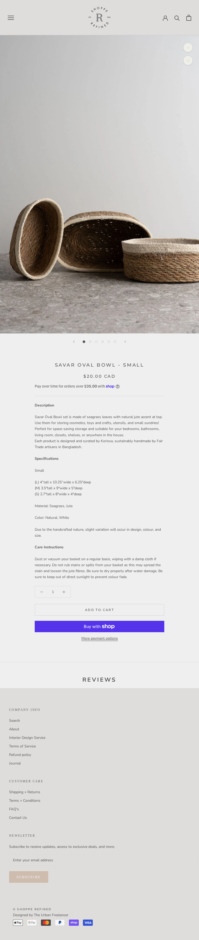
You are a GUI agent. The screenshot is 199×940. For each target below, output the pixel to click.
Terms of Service (22, 746)
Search (14, 720)
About (14, 729)
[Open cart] (188, 18)
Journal (15, 763)
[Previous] (74, 341)
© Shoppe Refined (32, 909)
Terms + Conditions (24, 800)
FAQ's (14, 809)
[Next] (125, 341)
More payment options (99, 638)
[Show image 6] (115, 341)
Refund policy (20, 754)
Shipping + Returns (24, 792)
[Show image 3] (96, 341)
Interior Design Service (27, 737)
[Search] (177, 17)
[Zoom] (188, 47)
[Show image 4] (102, 341)
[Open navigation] (11, 18)
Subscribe (29, 877)
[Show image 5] (109, 341)
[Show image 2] (90, 341)
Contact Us (18, 817)
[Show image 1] (84, 341)
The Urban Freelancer (51, 915)
